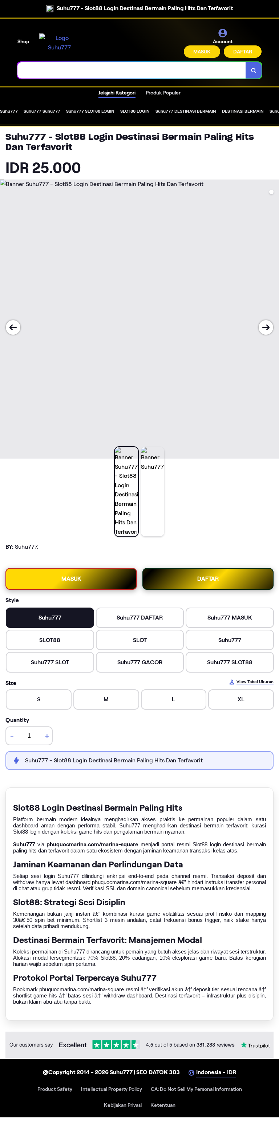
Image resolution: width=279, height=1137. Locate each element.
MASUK (202, 52)
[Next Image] (266, 327)
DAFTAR (242, 52)
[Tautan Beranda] (59, 42)
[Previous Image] (13, 327)
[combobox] (131, 70)
